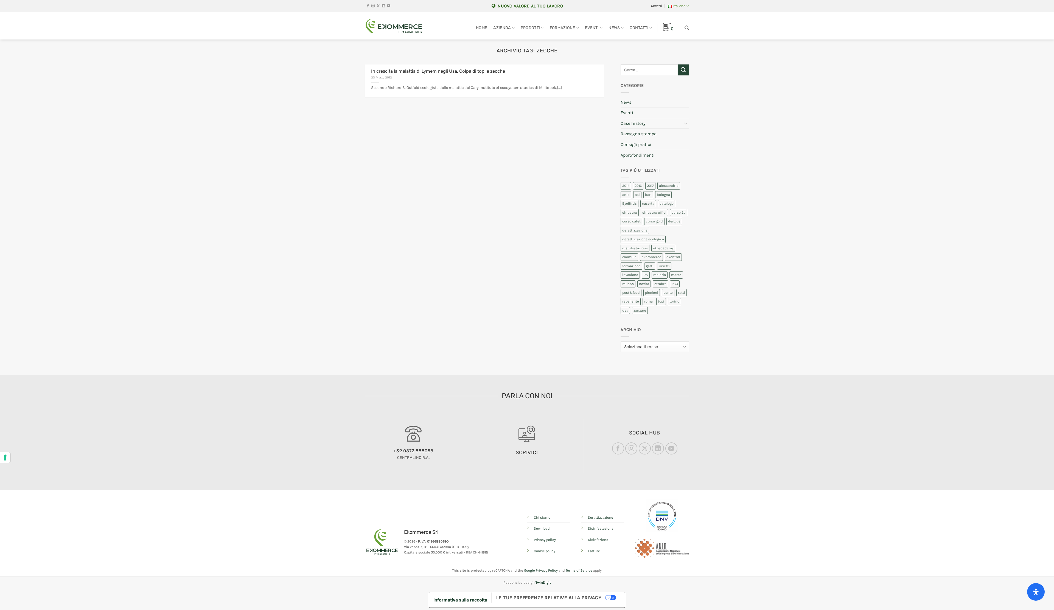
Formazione (562, 28)
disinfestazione (635, 248)
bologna (663, 195)
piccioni (651, 292)
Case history (633, 123)
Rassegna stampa (639, 133)
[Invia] (683, 69)
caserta (648, 203)
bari (648, 195)
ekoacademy (663, 248)
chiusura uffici (654, 212)
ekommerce (651, 257)
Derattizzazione (600, 517)
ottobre (660, 284)
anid (626, 195)
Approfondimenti (638, 155)
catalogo (667, 203)
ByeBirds (629, 203)
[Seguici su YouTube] (388, 6)
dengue (674, 221)
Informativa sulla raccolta (460, 600)
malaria (659, 275)
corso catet (631, 221)
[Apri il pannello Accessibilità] (1036, 592)
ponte (668, 292)
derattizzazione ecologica (643, 239)
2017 (650, 185)
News (614, 28)
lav (645, 275)
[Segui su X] (378, 6)
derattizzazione (634, 230)
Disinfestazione (600, 528)
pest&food (631, 292)
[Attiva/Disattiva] (685, 123)
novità (644, 284)
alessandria (669, 185)
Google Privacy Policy (541, 570)
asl (637, 195)
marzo (676, 275)
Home (481, 28)
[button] (656, 6)
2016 (638, 185)
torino (674, 301)
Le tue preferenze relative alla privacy (549, 597)
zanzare (639, 310)
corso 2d (679, 212)
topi (661, 301)
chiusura (629, 212)
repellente (630, 301)
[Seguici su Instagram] (373, 6)
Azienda (502, 28)
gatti (650, 266)
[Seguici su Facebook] (367, 6)
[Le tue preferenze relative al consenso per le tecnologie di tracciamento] (5, 457)
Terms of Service (579, 570)
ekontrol (673, 257)
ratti (681, 292)
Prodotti (530, 28)
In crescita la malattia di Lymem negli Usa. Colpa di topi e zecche (438, 71)
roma (648, 301)
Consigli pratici (636, 144)
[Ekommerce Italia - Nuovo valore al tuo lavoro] (394, 26)
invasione (630, 275)
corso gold (654, 221)
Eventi (592, 28)
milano (628, 284)
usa (625, 310)
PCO (675, 284)
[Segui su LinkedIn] (383, 6)
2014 (625, 185)
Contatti (639, 28)
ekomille (629, 257)
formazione (631, 266)
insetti (664, 266)
